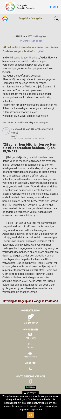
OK (30, 415)
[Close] (2, 7)
